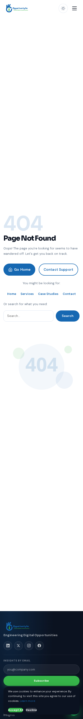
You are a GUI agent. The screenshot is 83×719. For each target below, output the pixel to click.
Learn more (27, 701)
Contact (69, 294)
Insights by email (17, 660)
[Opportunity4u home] (18, 626)
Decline (31, 710)
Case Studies (48, 294)
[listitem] (7, 645)
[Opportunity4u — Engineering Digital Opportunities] (17, 8)
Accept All (15, 710)
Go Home (22, 269)
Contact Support (58, 269)
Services (27, 294)
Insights (9, 715)
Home (11, 294)
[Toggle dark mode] (63, 8)
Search (68, 316)
